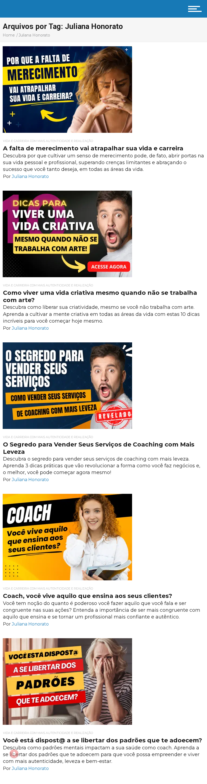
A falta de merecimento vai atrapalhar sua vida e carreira (93, 148)
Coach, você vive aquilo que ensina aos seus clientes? (87, 596)
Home (9, 35)
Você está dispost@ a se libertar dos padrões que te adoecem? (102, 740)
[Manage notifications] (14, 753)
